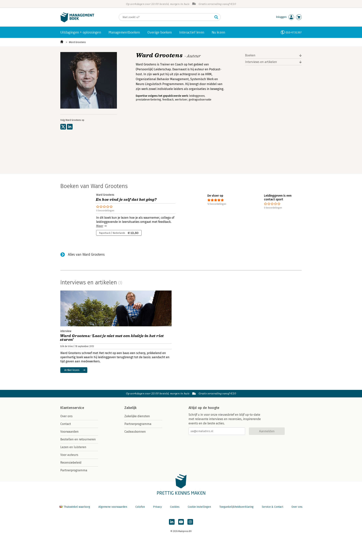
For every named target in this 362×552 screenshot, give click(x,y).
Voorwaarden (69, 431)
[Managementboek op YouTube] (181, 522)
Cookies (174, 506)
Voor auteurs (69, 455)
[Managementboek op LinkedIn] (172, 522)
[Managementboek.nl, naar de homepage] (77, 21)
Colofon (140, 506)
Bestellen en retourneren (78, 439)
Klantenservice (72, 408)
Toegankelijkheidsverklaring (236, 506)
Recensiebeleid (70, 462)
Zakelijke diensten (137, 416)
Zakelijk (130, 408)
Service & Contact (272, 506)
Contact (65, 424)
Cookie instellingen (199, 506)
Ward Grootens (77, 42)
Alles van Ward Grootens (86, 254)
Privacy (157, 506)
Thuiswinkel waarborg (77, 506)
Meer (99, 226)
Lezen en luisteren (73, 447)
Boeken (250, 55)
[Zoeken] (216, 17)
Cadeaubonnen (135, 431)
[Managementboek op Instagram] (190, 522)
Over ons (66, 416)
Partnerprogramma (73, 470)
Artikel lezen (72, 370)
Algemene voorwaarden (112, 506)
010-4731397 (294, 32)
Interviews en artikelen (261, 62)
